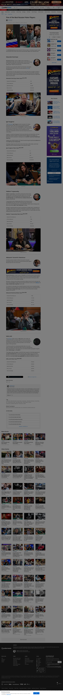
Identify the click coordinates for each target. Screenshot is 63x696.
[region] (31, 693)
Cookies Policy (8, 694)
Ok (36, 693)
